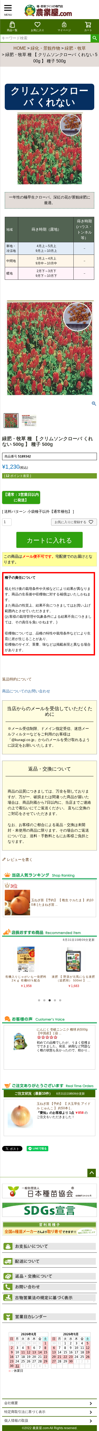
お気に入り (37, 30)
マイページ (64, 30)
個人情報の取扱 (16, 1420)
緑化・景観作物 (45, 48)
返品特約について (17, 679)
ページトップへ (91, 1173)
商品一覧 (12, 30)
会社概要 (11, 1403)
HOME (19, 48)
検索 (95, 38)
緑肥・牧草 (75, 48)
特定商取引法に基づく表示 (24, 1412)
